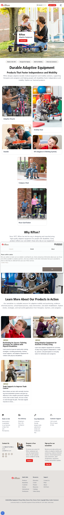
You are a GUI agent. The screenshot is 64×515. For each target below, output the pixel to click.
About (45, 485)
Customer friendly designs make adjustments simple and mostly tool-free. (37, 427)
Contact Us (46, 480)
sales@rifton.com (6, 450)
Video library (36, 491)
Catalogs (35, 489)
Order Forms (56, 1)
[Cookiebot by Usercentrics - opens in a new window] (55, 244)
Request (29, 460)
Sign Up (48, 464)
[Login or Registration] (60, 1)
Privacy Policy (22, 500)
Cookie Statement (54, 500)
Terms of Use (29, 500)
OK (52, 269)
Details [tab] (32, 249)
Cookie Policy (4, 262)
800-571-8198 (52, 5)
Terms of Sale (36, 500)
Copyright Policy (45, 500)
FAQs (45, 482)
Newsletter (50, 1)
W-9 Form (46, 487)
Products (24, 480)
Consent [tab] (11, 249)
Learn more (23, 40)
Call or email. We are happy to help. (54, 423)
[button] (2, 513)
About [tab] (52, 249)
